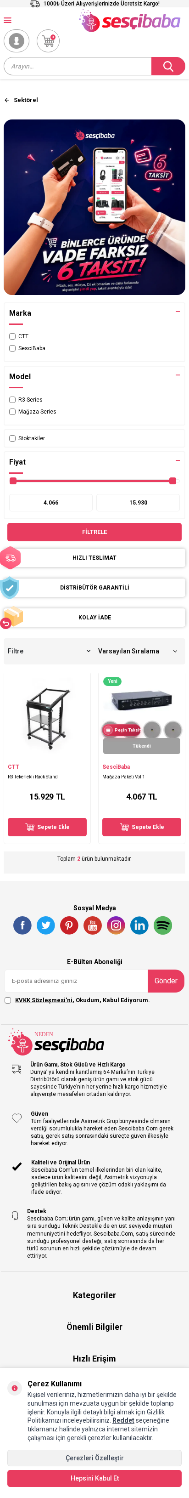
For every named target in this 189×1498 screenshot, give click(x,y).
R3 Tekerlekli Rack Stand (33, 776)
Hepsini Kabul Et (95, 1478)
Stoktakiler (31, 438)
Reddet (123, 1420)
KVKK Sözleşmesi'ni (43, 1000)
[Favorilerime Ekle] (79, 754)
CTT (23, 336)
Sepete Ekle (53, 827)
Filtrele (94, 531)
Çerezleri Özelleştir (95, 1458)
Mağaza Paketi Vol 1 (123, 776)
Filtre (15, 651)
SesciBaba (31, 348)
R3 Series (30, 400)
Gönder (166, 980)
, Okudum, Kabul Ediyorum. (82, 1000)
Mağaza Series (37, 412)
